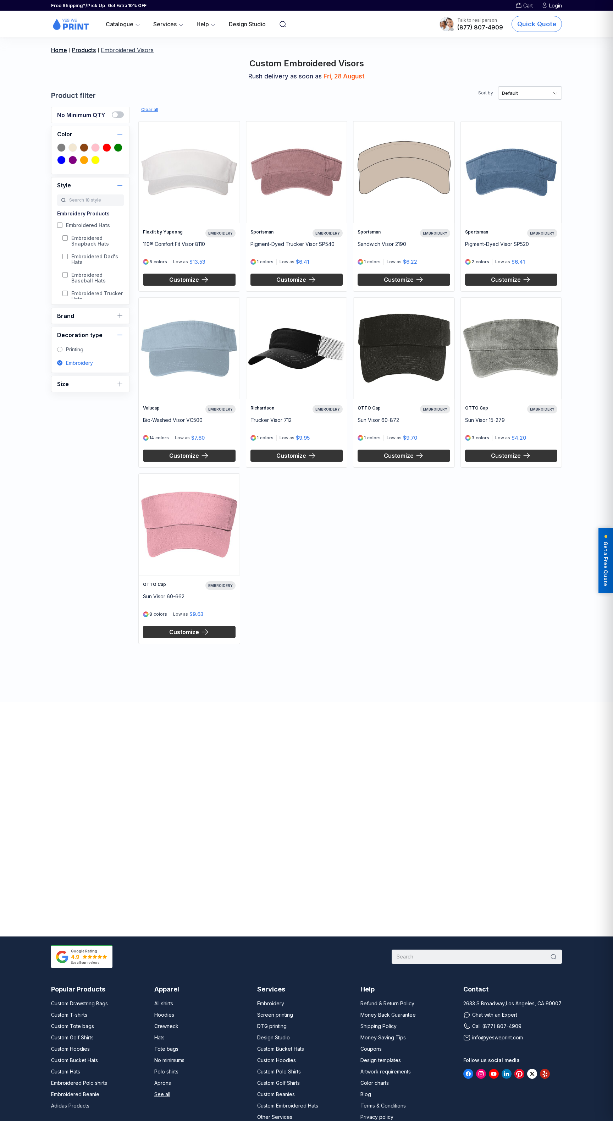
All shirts (163, 1003)
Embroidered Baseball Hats (88, 278)
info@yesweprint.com (497, 1037)
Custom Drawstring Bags (79, 1003)
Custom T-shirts (69, 1015)
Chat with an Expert (494, 1015)
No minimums (169, 1060)
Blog (365, 1094)
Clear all (149, 109)
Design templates (380, 1060)
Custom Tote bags (72, 1026)
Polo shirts (166, 1071)
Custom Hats (65, 1071)
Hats (159, 1037)
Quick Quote (536, 24)
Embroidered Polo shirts (79, 1083)
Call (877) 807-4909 (496, 1026)
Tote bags (166, 1049)
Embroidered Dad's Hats (94, 259)
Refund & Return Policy (387, 1003)
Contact (475, 989)
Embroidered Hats (88, 225)
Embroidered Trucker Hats (97, 296)
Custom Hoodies (70, 1049)
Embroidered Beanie (75, 1094)
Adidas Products (70, 1106)
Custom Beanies (276, 1094)
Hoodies (164, 1015)
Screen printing (275, 1015)
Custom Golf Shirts (72, 1037)
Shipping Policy (378, 1026)
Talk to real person (477, 20)
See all (162, 1094)
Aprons (162, 1083)
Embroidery (79, 363)
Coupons (371, 1049)
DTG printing (272, 1026)
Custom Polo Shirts (279, 1071)
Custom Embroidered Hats (287, 1106)
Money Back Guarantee (388, 1015)
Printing (74, 349)
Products (84, 50)
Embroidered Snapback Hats (90, 241)
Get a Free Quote (606, 563)
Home (59, 50)
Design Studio (247, 24)
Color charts (374, 1083)
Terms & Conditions (383, 1106)
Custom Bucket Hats (74, 1060)
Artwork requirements (385, 1071)
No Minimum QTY (81, 115)
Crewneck (166, 1026)
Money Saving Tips (383, 1037)
